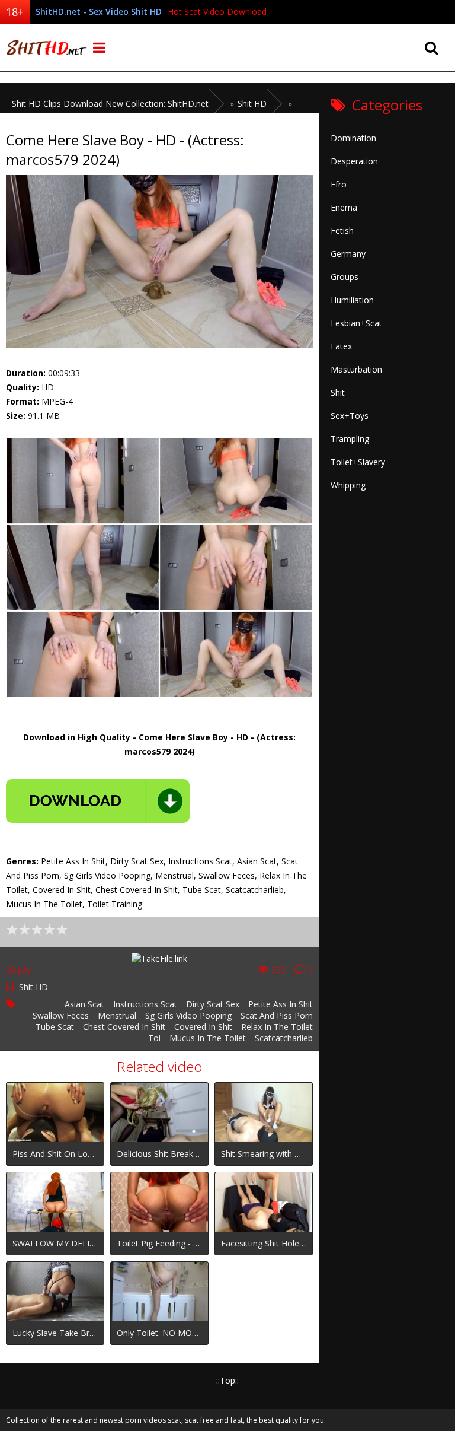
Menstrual (117, 1015)
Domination (353, 138)
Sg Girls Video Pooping (188, 1015)
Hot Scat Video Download (217, 11)
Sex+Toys (350, 415)
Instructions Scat (145, 1004)
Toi (154, 1038)
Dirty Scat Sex (212, 1004)
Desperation (354, 161)
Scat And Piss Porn (277, 1015)
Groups (344, 276)
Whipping (348, 485)
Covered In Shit (203, 1026)
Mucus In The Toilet (207, 1038)
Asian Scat (84, 1004)
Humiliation (352, 300)
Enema (344, 207)
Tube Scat (55, 1026)
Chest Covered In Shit (124, 1026)
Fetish (342, 230)
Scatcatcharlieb (284, 1038)
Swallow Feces (61, 1015)
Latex (341, 346)
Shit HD (33, 987)
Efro (339, 184)
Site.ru (44, 47)
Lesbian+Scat (356, 323)
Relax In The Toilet (277, 1026)
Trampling (350, 438)
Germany (348, 253)
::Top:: (227, 1380)
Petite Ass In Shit (280, 1004)
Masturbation (356, 369)
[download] (98, 801)
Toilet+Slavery (358, 462)
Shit (338, 392)
